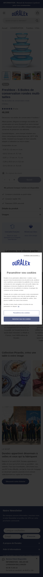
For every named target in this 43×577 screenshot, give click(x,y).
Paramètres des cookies (21, 313)
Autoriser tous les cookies (21, 319)
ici (18, 306)
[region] (21, 288)
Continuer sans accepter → (32, 255)
